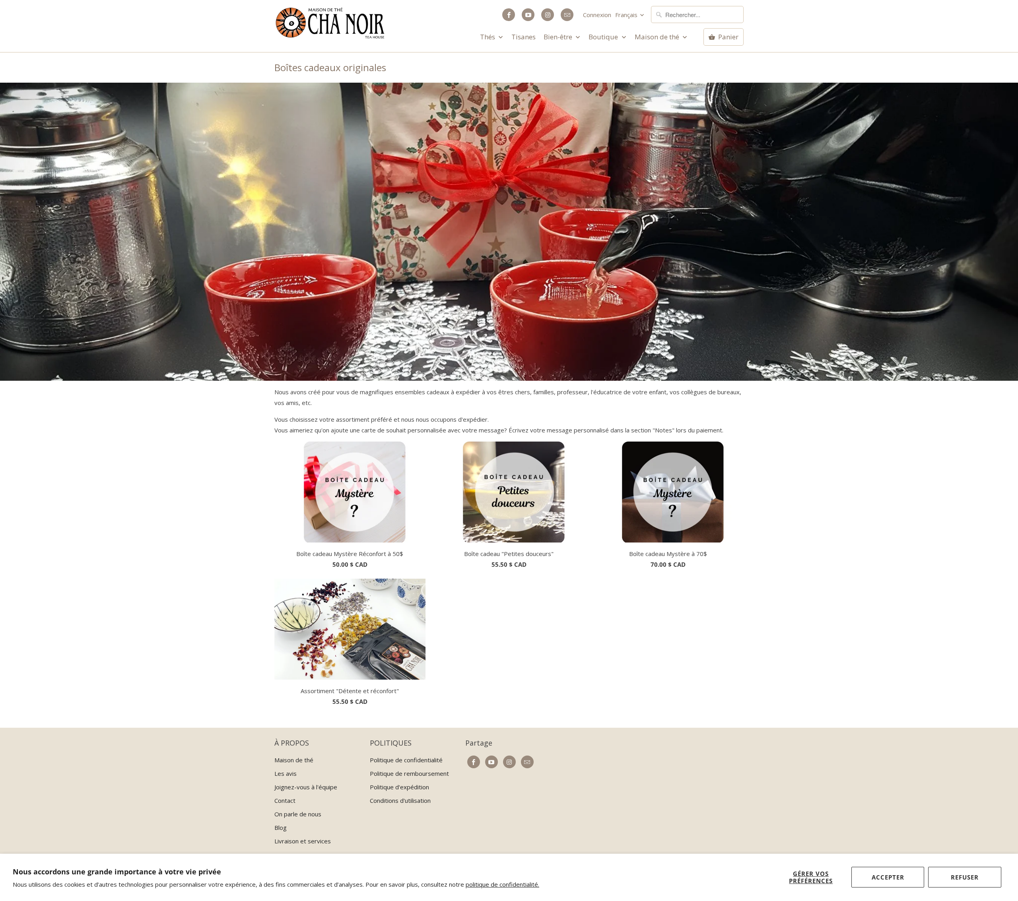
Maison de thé (658, 37)
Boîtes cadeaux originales (330, 67)
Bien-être (559, 37)
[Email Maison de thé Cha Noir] (567, 14)
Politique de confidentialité (406, 760)
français (627, 15)
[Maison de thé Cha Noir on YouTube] (528, 14)
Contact (284, 800)
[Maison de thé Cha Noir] (330, 23)
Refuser (965, 877)
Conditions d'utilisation (400, 800)
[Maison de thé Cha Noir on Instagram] (547, 14)
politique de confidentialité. (502, 884)
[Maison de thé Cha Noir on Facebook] (508, 14)
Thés (488, 37)
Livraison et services (302, 841)
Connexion (597, 15)
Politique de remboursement (409, 773)
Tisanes (523, 37)
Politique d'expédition (399, 787)
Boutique (604, 37)
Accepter (888, 877)
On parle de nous (297, 814)
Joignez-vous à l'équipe (305, 787)
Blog (280, 827)
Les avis (285, 773)
